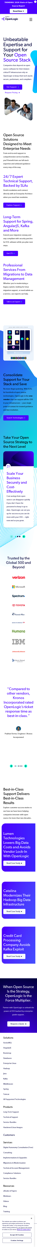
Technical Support (10, 1117)
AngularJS (7, 1048)
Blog (5, 1206)
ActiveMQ (7, 1043)
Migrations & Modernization (14, 1163)
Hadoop (6, 1068)
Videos (6, 1201)
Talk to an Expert (13, 302)
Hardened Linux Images (13, 1127)
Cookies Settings (17, 1240)
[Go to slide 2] (17, 536)
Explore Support (13, 205)
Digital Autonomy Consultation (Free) (18, 1147)
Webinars (7, 1196)
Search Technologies (15, 418)
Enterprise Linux (9, 1063)
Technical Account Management (16, 1168)
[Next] (23, 536)
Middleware (8, 1084)
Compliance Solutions (12, 1173)
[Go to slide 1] (15, 536)
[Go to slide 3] (19, 536)
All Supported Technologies (14, 1099)
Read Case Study (13, 863)
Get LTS (10, 253)
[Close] (31, 1218)
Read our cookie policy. (23, 1229)
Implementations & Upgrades (15, 1158)
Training (6, 1211)
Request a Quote (18, 1024)
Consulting (7, 1152)
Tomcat (6, 1094)
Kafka (5, 1079)
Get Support (12, 87)
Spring (6, 1089)
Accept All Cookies (17, 1235)
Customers (9, 1134)
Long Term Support (11, 1112)
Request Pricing (11, 92)
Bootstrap (7, 1053)
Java (4, 1073)
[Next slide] (25, 766)
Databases (7, 1058)
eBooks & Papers (10, 1191)
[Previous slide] (11, 766)
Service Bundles (9, 1122)
